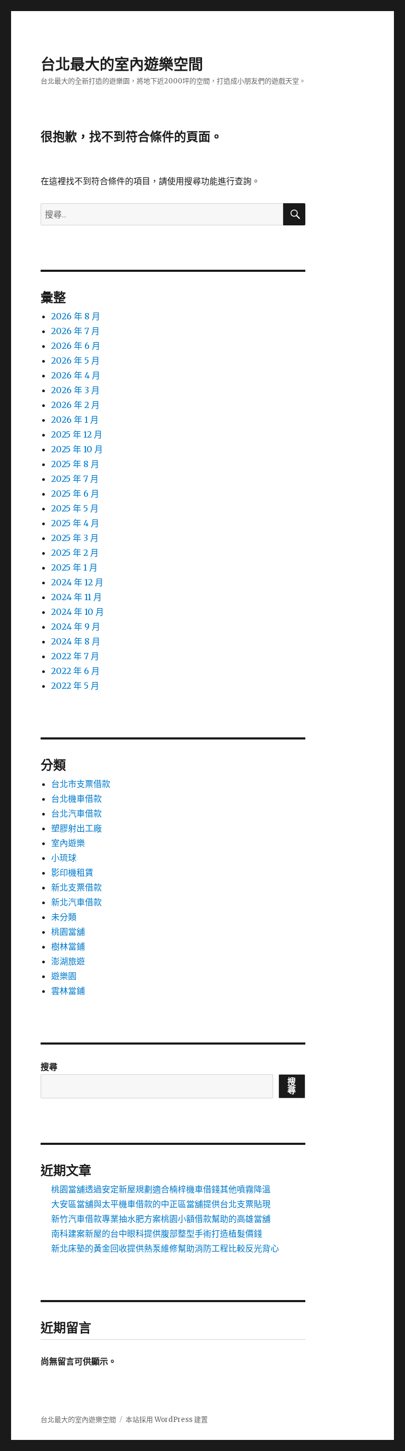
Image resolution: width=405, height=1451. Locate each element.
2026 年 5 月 (75, 360)
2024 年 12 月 (77, 582)
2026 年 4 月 (75, 375)
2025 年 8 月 (75, 464)
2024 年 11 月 (76, 597)
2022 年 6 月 (75, 671)
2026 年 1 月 (75, 419)
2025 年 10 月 (77, 449)
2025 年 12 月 (76, 434)
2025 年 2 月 (75, 552)
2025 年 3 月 (75, 538)
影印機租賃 (72, 872)
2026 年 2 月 (75, 405)
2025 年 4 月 (75, 523)
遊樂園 (63, 976)
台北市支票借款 (80, 784)
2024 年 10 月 (77, 611)
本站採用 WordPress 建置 (167, 1419)
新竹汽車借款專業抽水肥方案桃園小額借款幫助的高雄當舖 (161, 1218)
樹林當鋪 (68, 946)
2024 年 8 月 (75, 641)
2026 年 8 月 (75, 316)
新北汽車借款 (76, 902)
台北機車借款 (76, 798)
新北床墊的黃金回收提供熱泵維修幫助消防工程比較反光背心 (165, 1248)
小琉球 (63, 857)
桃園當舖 (68, 931)
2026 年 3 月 (75, 390)
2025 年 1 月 (74, 567)
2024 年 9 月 (75, 626)
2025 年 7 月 (75, 478)
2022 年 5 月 (75, 685)
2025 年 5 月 (75, 508)
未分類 (63, 917)
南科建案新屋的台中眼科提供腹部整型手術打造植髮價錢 (156, 1233)
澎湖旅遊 (68, 961)
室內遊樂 (68, 843)
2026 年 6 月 (75, 345)
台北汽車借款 (76, 813)
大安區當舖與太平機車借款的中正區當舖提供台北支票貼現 (161, 1204)
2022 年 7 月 (75, 656)
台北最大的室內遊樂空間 (122, 64)
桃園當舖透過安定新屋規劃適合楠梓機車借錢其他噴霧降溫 (161, 1189)
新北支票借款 (76, 887)
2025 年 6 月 (75, 493)
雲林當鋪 (68, 990)
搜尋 (49, 1066)
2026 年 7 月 (75, 331)
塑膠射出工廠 (76, 828)
